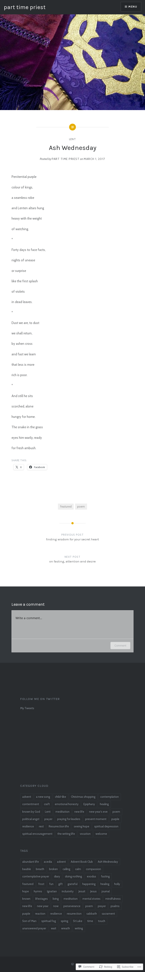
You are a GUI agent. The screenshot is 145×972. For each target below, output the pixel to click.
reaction (40, 913)
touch (101, 921)
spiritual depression (106, 826)
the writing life (66, 833)
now (56, 906)
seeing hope (81, 826)
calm (78, 869)
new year (42, 906)
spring (64, 921)
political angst (30, 819)
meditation (62, 811)
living (56, 898)
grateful (72, 884)
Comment (120, 645)
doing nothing (73, 876)
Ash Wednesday (108, 861)
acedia (48, 861)
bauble (26, 869)
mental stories (91, 898)
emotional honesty (67, 804)
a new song (43, 796)
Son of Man (29, 921)
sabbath (91, 913)
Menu (132, 6)
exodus (91, 876)
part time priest (25, 7)
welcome (101, 833)
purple (115, 819)
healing (104, 804)
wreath (65, 928)
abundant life (30, 861)
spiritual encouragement (37, 833)
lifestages (41, 898)
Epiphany (89, 804)
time (90, 921)
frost (41, 884)
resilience (28, 826)
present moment (95, 819)
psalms (115, 906)
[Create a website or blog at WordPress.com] (72, 964)
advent (26, 796)
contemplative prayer (35, 876)
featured (66, 506)
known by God (31, 811)
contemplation (109, 796)
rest (41, 826)
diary (57, 876)
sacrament (108, 913)
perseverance (71, 906)
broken (53, 869)
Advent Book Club (82, 861)
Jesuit (82, 891)
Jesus (93, 891)
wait (53, 928)
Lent (72, 139)
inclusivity (68, 891)
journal (106, 891)
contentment (30, 804)
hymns (38, 891)
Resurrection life (59, 826)
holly (117, 884)
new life (79, 811)
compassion (93, 869)
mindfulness (113, 898)
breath (40, 869)
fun (51, 884)
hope (25, 891)
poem (81, 506)
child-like (60, 796)
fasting (105, 876)
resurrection (74, 913)
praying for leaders (68, 819)
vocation (85, 833)
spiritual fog (48, 921)
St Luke (77, 921)
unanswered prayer (34, 928)
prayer (48, 819)
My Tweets (27, 708)
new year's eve (98, 811)
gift (60, 884)
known (26, 898)
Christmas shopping (83, 796)
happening (89, 884)
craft (47, 804)
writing (79, 928)
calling (66, 869)
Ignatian (52, 891)
